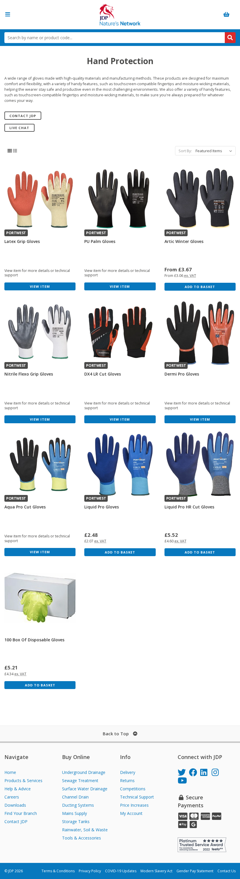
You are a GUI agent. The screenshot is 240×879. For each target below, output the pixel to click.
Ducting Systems (78, 805)
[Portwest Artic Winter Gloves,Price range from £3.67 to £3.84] (200, 199)
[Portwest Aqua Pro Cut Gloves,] (40, 464)
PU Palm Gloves (99, 241)
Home (10, 772)
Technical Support (137, 797)
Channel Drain (75, 797)
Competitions (132, 788)
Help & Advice (17, 788)
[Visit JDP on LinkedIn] (206, 773)
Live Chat (19, 128)
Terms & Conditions (58, 870)
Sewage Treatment (80, 780)
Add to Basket (200, 287)
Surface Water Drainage (84, 788)
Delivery (127, 772)
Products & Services (23, 780)
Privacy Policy (90, 870)
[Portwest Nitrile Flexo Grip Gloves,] (40, 332)
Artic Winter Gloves (183, 241)
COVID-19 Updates (120, 870)
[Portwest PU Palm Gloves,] (119, 199)
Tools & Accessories (81, 838)
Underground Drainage (83, 772)
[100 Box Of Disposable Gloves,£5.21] (40, 597)
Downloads (15, 805)
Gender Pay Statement (194, 870)
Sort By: (185, 150)
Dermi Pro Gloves (181, 374)
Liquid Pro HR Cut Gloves (189, 507)
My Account (131, 813)
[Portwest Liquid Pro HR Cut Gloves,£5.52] (200, 464)
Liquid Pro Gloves (101, 507)
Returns (127, 780)
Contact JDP (22, 116)
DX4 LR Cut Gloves (102, 374)
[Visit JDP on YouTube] (183, 781)
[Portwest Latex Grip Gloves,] (40, 199)
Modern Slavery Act (156, 870)
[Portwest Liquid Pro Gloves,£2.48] (119, 464)
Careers (11, 797)
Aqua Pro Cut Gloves (25, 507)
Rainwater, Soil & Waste (85, 829)
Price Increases (134, 805)
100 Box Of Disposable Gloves (34, 639)
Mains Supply (74, 813)
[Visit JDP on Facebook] (194, 773)
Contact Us (226, 870)
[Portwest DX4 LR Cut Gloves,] (119, 332)
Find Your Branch (20, 813)
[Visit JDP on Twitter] (183, 773)
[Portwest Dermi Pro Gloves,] (200, 332)
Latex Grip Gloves (22, 241)
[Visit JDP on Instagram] (217, 773)
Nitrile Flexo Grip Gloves (28, 374)
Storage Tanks (76, 821)
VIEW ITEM (40, 286)
